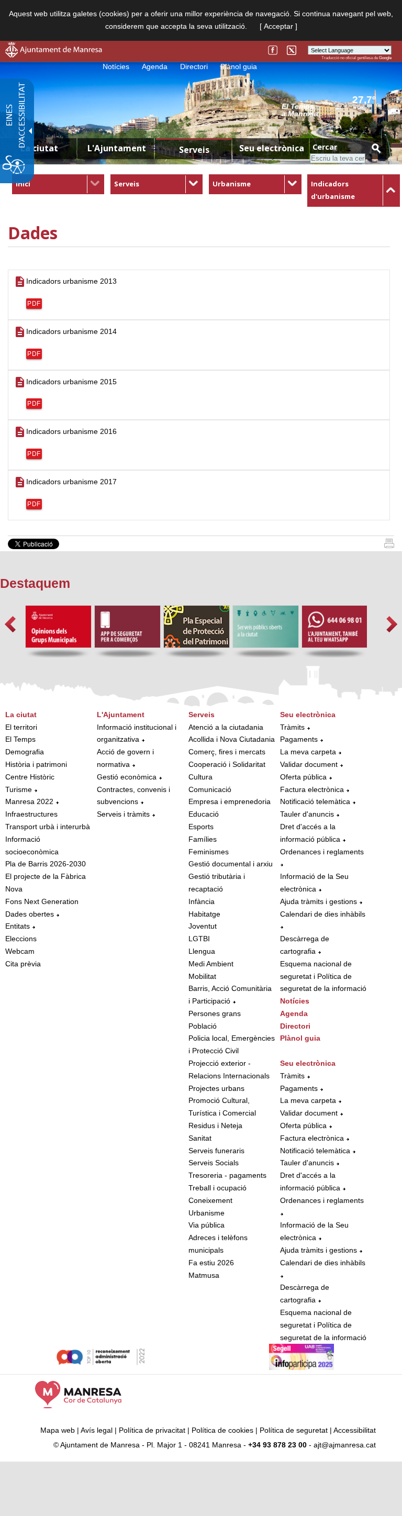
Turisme (18, 789)
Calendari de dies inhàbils (322, 914)
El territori (21, 727)
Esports (201, 826)
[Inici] (389, 545)
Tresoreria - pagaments (227, 1175)
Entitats (17, 926)
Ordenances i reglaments (322, 852)
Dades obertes (30, 914)
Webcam (20, 951)
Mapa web (57, 1430)
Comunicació (209, 789)
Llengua (201, 951)
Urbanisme (232, 183)
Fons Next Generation (42, 901)
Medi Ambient (210, 964)
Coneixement (210, 1200)
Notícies (116, 66)
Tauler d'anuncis (307, 814)
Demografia (24, 752)
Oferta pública (303, 777)
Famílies (202, 839)
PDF (34, 303)
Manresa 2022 (29, 801)
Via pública (206, 1225)
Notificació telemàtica (315, 801)
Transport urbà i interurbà (47, 826)
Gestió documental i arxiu (230, 864)
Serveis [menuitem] (194, 149)
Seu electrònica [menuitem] (271, 148)
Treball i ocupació (217, 1188)
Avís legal (97, 1430)
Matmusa (203, 1275)
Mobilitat (202, 976)
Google (385, 57)
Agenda (155, 66)
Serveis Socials (213, 1162)
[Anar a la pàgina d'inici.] (53, 55)
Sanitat (199, 1138)
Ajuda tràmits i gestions (318, 901)
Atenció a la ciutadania (225, 727)
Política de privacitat (152, 1430)
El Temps (20, 739)
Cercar (324, 147)
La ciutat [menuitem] (39, 148)
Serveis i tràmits (123, 814)
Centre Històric (29, 777)
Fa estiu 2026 (211, 1262)
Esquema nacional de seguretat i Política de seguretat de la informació (323, 976)
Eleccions (21, 938)
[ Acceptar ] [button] (278, 26)
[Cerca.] (376, 147)
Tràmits (292, 727)
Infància (201, 901)
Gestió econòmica (127, 777)
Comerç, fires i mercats (226, 752)
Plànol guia (238, 66)
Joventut (202, 926)
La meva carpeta (308, 752)
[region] (337, 109)
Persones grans (214, 1013)
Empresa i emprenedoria (229, 801)
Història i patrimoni (36, 764)
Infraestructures (31, 814)
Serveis (126, 183)
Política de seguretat (294, 1430)
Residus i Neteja (215, 1125)
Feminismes (208, 852)
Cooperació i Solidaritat (226, 764)
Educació (203, 814)
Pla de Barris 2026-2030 (45, 864)
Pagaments (299, 739)
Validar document (309, 764)
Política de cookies (222, 1430)
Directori (194, 66)
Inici (23, 183)
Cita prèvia (23, 964)
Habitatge (204, 914)
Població (202, 1026)
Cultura (200, 777)
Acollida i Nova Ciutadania (231, 739)
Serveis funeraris (216, 1150)
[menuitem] (58, 184)
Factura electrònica (312, 789)
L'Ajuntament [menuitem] (116, 148)
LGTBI (199, 938)
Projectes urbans (216, 1088)
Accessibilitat (354, 1430)
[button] (10, 624)
